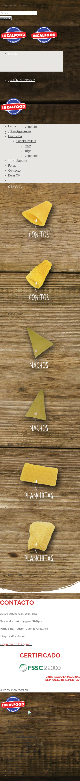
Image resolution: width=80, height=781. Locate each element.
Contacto (16, 160)
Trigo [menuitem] (28, 746)
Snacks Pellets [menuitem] (26, 736)
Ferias (12, 165)
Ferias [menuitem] (12, 760)
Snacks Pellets (26, 141)
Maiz (28, 146)
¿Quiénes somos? (21, 80)
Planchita (22, 574)
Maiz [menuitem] (28, 741)
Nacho (20, 444)
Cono (11, 314)
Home (12, 54)
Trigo (28, 122)
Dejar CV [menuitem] (14, 770)
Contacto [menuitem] (14, 765)
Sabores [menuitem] (21, 755)
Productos (15, 136)
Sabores (21, 160)
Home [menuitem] (12, 721)
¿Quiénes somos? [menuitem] (19, 726)
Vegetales (31, 126)
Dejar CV (14, 175)
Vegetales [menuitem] (31, 751)
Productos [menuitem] (15, 731)
